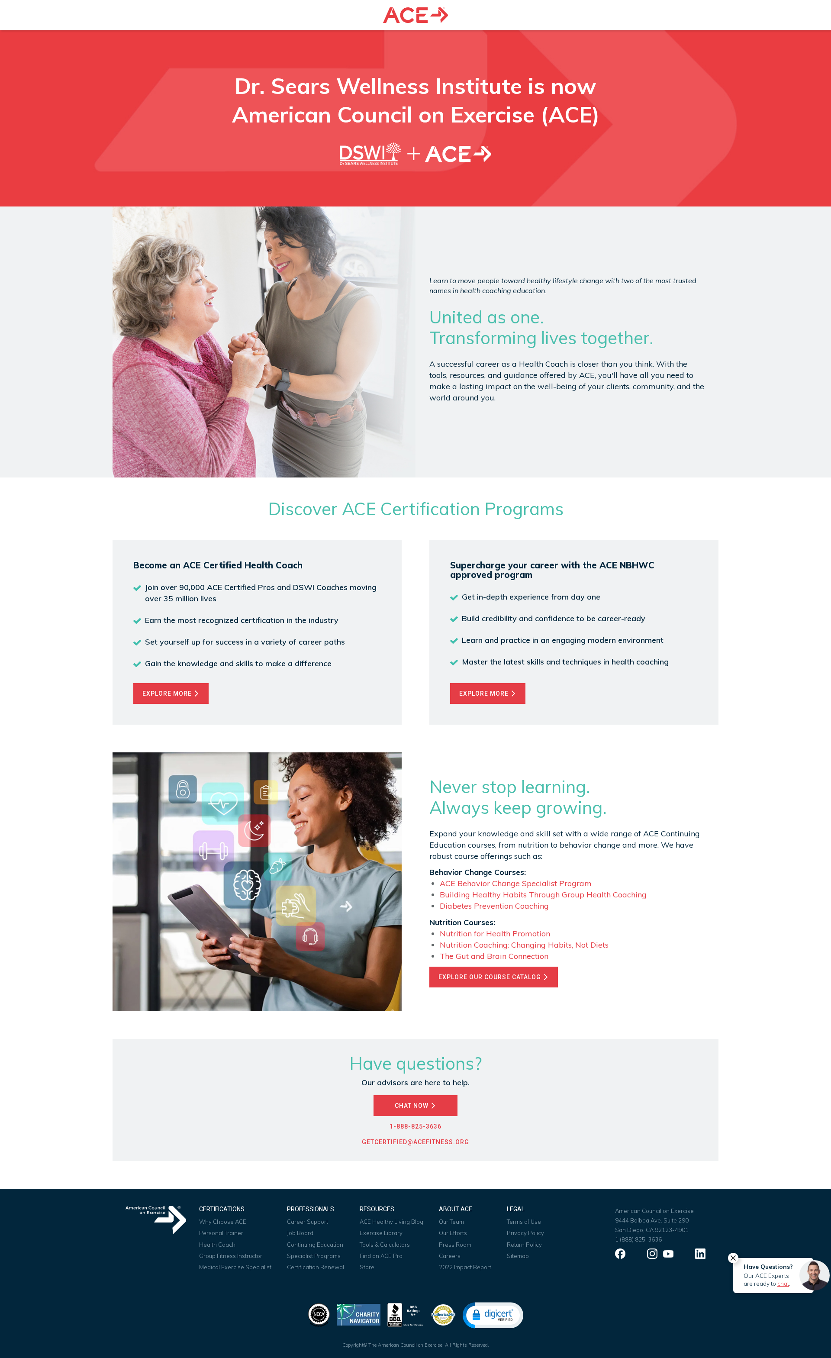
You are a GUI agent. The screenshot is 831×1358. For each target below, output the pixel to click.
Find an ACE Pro (381, 1255)
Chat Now (412, 1105)
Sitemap (518, 1255)
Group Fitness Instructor (230, 1255)
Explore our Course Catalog (490, 977)
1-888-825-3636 (415, 1126)
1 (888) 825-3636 (638, 1239)
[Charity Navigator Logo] (358, 1314)
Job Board (300, 1232)
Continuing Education (315, 1244)
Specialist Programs (314, 1255)
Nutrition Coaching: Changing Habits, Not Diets (524, 945)
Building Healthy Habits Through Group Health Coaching (543, 895)
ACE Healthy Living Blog (391, 1221)
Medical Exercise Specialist (235, 1267)
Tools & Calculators (385, 1244)
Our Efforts (453, 1232)
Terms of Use (524, 1221)
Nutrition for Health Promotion (495, 934)
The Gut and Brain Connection (494, 956)
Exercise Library (381, 1232)
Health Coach (217, 1244)
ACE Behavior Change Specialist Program (516, 883)
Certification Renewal (315, 1267)
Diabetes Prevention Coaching (494, 906)
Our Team (451, 1221)
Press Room (455, 1244)
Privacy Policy (525, 1232)
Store (367, 1267)
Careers (450, 1255)
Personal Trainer (221, 1232)
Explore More (167, 693)
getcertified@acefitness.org (415, 1142)
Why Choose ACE (222, 1221)
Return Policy (524, 1244)
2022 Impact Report (465, 1267)
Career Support (307, 1221)
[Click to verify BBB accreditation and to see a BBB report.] (405, 1314)
